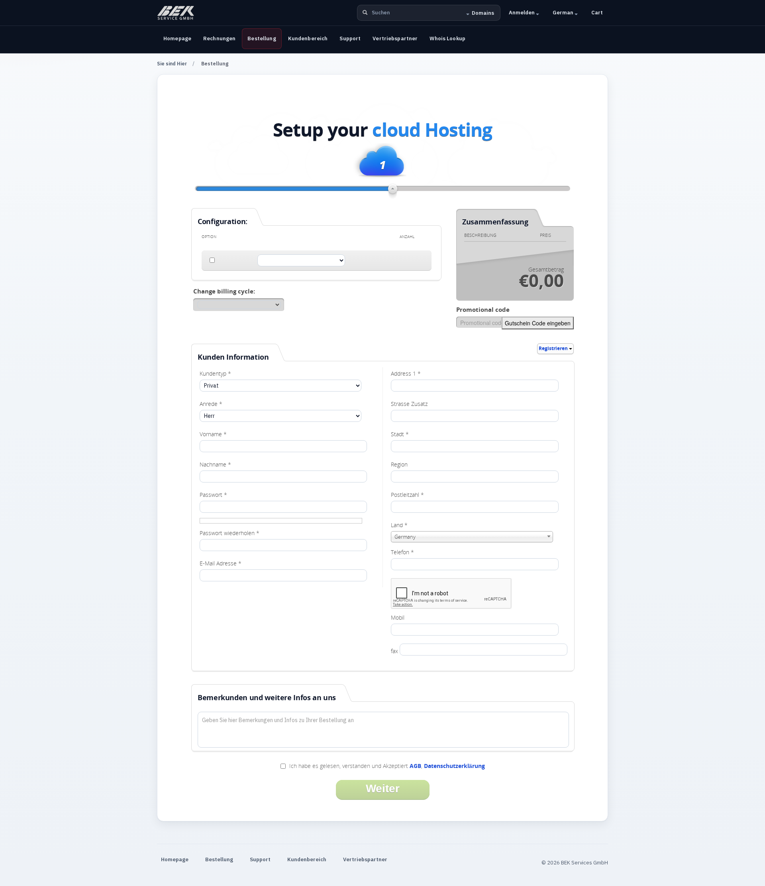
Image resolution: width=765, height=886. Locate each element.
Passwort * (213, 494)
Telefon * (402, 552)
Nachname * (215, 464)
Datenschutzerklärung (454, 766)
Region (399, 464)
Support (350, 38)
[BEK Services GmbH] (175, 13)
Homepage (177, 38)
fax (394, 651)
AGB (415, 766)
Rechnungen (219, 38)
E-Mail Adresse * (220, 563)
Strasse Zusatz (409, 404)
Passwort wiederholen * (229, 533)
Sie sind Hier (172, 64)
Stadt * (400, 434)
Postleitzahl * (407, 494)
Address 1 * (406, 373)
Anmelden (522, 12)
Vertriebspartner (395, 38)
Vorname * (213, 434)
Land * (399, 525)
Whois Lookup (447, 38)
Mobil (397, 617)
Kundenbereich (308, 38)
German (564, 12)
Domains (483, 13)
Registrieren (554, 348)
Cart (597, 12)
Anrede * (211, 404)
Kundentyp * (215, 373)
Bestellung (261, 38)
